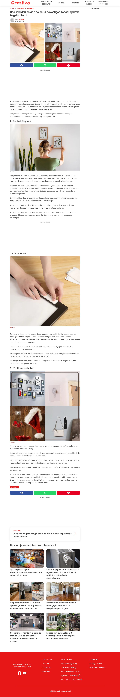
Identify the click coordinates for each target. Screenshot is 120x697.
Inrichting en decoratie (46, 3)
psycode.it (46, 671)
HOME (12, 8)
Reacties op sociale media (72, 679)
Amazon (12, 327)
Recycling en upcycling (103, 3)
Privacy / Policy (95, 663)
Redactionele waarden (70, 671)
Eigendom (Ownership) (70, 675)
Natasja (21, 19)
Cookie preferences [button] (97, 667)
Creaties (75, 3)
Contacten (46, 667)
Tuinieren (61, 3)
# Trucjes (14, 487)
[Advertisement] (45, 84)
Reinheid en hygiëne (89, 3)
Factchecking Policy (69, 663)
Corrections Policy (68, 667)
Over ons (45, 663)
